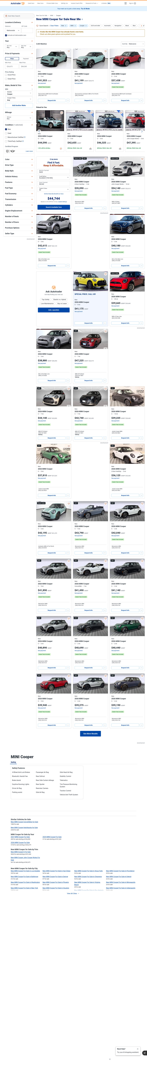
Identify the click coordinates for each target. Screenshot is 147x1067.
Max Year (23, 45)
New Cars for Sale (41, 15)
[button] (125, 3)
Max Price (22, 62)
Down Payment (43, 182)
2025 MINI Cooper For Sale (52, 837)
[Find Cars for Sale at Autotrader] (18, 3)
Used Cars (31, 3)
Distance (7, 26)
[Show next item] (104, 281)
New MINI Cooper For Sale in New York (24, 888)
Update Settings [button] (62, 201)
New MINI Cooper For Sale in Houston (56, 888)
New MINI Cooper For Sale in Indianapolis (120, 888)
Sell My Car (64, 3)
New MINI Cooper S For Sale (21, 852)
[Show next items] (141, 26)
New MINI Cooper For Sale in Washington (25, 882)
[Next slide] (142, 131)
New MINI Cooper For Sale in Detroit (118, 877)
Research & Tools (91, 3)
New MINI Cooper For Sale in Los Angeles (25, 871)
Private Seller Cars (52, 3)
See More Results (90, 734)
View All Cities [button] (72, 893)
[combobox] (19, 16)
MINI (51, 15)
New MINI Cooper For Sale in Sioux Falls (88, 871)
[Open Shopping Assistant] (144, 1053)
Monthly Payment (44, 170)
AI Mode (106, 3)
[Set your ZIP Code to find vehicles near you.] (82, 19)
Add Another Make (19, 105)
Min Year (9, 45)
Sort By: (125, 44)
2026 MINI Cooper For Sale (20, 843)
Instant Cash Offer (76, 3)
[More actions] (68, 100)
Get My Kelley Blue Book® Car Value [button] (53, 194)
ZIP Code (24, 26)
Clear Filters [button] (54, 26)
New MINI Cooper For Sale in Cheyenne (88, 877)
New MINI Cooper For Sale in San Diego (56, 871)
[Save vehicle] (68, 51)
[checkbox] (10, 75)
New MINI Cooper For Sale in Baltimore (24, 877)
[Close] (137, 1049)
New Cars (40, 3)
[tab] (13, 762)
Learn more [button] (29, 151)
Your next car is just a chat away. (73, 9)
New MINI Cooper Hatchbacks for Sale (24, 828)
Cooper (58, 15)
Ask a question (53, 310)
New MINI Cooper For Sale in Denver (55, 877)
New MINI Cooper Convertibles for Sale (24, 822)
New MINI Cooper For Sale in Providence (120, 871)
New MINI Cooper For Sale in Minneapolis (120, 882)
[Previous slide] (39, 131)
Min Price (8, 62)
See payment (42, 83)
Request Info (52, 100)
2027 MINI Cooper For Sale (20, 837)
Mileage (9, 117)
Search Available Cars (54, 207)
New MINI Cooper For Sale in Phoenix (56, 882)
